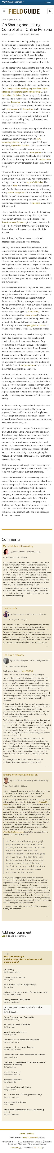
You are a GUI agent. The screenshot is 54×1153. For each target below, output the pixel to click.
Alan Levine (11, 1027)
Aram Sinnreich (12, 1042)
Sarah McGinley (12, 1019)
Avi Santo (10, 1104)
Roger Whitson (18, 780)
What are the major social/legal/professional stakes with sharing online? (23, 959)
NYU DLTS (38, 1147)
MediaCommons (30, 1137)
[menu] (4, 11)
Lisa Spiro (10, 987)
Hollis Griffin (11, 1082)
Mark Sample (9, 34)
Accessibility (15, 1147)
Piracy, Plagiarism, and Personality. (19, 1017)
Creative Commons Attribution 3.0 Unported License (30, 1143)
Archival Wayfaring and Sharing (17, 1087)
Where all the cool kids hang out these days (23, 1095)
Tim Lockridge (11, 1057)
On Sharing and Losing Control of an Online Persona (23, 1008)
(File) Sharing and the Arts (15, 1032)
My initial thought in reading (18, 546)
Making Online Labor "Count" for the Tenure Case (25, 992)
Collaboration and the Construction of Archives (24, 1055)
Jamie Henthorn (18, 552)
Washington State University (37, 780)
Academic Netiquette (13, 1080)
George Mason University (28, 34)
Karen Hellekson (13, 1002)
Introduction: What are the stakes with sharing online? (24, 1111)
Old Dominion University (36, 614)
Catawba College (33, 552)
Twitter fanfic (10, 608)
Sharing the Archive (12, 1072)
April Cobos (11, 1067)
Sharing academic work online (17, 1000)
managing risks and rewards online (19, 1047)
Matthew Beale (18, 614)
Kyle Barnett (11, 1089)
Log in (47, 2)
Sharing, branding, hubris (15, 1102)
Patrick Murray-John (20, 660)
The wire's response (14, 654)
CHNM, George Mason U (39, 660)
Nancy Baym (11, 1034)
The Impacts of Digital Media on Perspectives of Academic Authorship (24, 1063)
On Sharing (9, 969)
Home (22, 1133)
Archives (30, 1133)
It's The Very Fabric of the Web (17, 1025)
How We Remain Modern (14, 977)
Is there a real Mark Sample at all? (20, 774)
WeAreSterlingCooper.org (13, 832)
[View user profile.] (6, 552)
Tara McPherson (13, 1074)
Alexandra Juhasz (13, 972)
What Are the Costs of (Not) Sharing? (20, 984)
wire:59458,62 (27, 671)
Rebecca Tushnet (13, 1049)
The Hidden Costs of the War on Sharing (21, 1040)
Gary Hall (9, 979)
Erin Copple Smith (13, 994)
